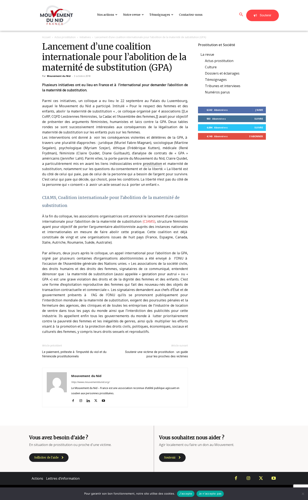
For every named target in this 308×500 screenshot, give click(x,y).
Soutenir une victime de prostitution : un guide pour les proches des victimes (156, 354)
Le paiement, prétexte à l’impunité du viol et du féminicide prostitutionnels (74, 354)
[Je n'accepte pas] (303, 494)
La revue (207, 54)
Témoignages (216, 79)
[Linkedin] (89, 401)
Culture (211, 67)
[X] (97, 401)
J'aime (259, 109)
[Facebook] (74, 401)
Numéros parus (217, 92)
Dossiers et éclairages (222, 73)
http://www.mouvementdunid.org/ (90, 382)
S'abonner (256, 136)
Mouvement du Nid (59, 76)
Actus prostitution (65, 37)
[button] (241, 15)
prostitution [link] (152, 163)
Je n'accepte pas (210, 493)
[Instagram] (82, 401)
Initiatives (85, 37)
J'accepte (185, 493)
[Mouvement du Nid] (56, 15)
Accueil (46, 37)
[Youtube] (104, 401)
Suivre (258, 118)
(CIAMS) (149, 221)
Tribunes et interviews (222, 86)
